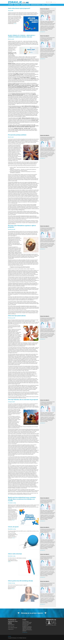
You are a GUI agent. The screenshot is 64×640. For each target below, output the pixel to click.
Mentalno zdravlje (25, 4)
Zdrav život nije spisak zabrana (17, 315)
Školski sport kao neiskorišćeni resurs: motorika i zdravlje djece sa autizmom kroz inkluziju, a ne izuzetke (22, 499)
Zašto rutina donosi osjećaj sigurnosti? (19, 8)
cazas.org (54, 2)
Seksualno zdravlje (35, 4)
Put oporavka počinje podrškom (17, 135)
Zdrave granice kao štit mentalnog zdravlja (20, 581)
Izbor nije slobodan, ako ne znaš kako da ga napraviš (23, 399)
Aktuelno (10, 4)
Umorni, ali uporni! (13, 526)
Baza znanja (17, 4)
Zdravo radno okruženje (15, 553)
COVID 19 (43, 4)
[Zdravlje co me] (18, 2)
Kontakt (48, 4)
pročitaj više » (42, 31)
